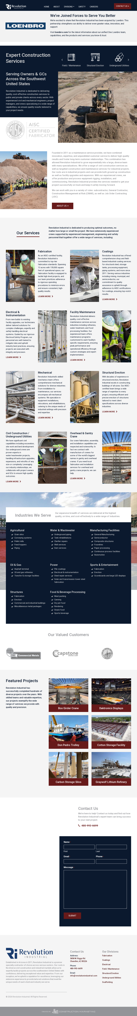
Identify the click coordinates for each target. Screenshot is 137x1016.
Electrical (106, 964)
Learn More (45, 296)
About (57, 7)
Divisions (68, 7)
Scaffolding (107, 982)
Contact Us (122, 6)
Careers (94, 7)
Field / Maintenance (110, 969)
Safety (82, 7)
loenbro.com (61, 32)
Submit (72, 915)
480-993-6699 (89, 825)
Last (98, 851)
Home (46, 7)
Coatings (106, 960)
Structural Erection (110, 973)
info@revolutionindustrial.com (83, 976)
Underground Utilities (111, 978)
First (66, 851)
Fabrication (107, 956)
